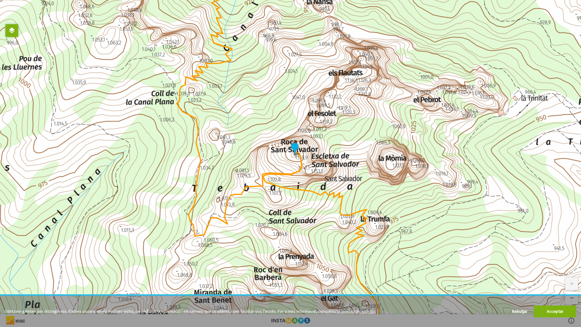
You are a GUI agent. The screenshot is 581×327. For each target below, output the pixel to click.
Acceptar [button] (555, 311)
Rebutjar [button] (519, 311)
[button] (294, 149)
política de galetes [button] (359, 311)
